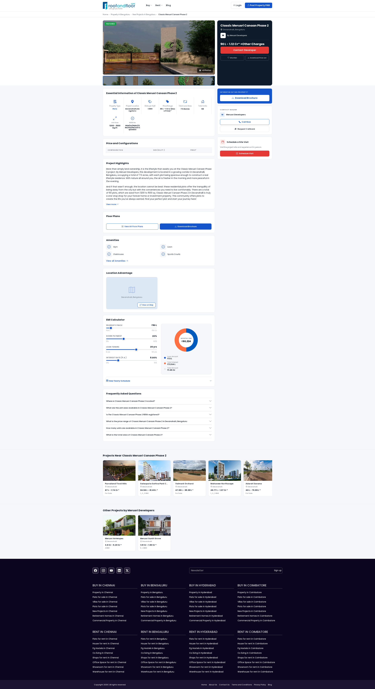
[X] (127, 570)
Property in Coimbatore (250, 592)
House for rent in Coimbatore (253, 643)
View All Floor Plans (133, 226)
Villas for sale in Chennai (105, 601)
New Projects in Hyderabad (202, 611)
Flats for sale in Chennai (105, 597)
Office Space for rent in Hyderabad (207, 662)
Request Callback (246, 129)
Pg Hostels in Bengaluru (153, 648)
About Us (213, 684)
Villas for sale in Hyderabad (203, 601)
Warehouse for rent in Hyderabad (206, 671)
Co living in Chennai (103, 652)
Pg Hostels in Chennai (104, 648)
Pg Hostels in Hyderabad (201, 648)
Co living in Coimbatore (250, 652)
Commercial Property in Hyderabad (207, 620)
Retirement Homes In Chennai (108, 615)
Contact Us (224, 684)
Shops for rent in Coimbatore (252, 657)
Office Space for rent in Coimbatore (256, 662)
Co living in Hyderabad (200, 652)
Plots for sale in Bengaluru (154, 606)
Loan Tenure (112, 347)
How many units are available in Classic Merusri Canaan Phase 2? (137, 428)
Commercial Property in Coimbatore (256, 620)
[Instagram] (103, 570)
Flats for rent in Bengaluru (154, 638)
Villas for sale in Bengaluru (154, 601)
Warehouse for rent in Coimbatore (255, 671)
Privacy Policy (260, 684)
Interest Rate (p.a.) (116, 357)
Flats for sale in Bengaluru (154, 597)
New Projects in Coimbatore (252, 611)
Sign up (278, 570)
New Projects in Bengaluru (144, 14)
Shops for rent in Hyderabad (203, 657)
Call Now (246, 122)
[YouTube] (111, 570)
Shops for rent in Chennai (106, 657)
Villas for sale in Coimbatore (252, 601)
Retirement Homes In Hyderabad (206, 615)
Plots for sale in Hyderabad (202, 606)
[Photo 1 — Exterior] (159, 80)
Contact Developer (244, 50)
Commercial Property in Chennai (109, 620)
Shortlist (233, 58)
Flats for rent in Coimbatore (252, 638)
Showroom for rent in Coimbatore (255, 667)
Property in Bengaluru (120, 14)
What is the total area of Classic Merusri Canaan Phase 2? (134, 434)
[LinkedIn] (119, 570)
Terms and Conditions (242, 684)
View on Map (147, 305)
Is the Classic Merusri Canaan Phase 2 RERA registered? (133, 414)
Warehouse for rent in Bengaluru (157, 671)
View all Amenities (115, 260)
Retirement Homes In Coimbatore (255, 615)
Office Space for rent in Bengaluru (158, 662)
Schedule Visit (246, 153)
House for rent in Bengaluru (155, 643)
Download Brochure (187, 226)
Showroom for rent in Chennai (108, 667)
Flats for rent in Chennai (105, 638)
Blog (270, 684)
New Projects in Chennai (105, 611)
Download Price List (258, 58)
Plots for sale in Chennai (105, 606)
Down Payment (114, 336)
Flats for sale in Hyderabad (202, 597)
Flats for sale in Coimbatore (252, 597)
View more (111, 204)
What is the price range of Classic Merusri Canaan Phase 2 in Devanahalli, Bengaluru (146, 421)
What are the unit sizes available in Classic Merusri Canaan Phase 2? (139, 407)
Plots (114, 109)
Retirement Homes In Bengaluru (157, 615)
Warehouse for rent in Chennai (108, 671)
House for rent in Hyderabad (203, 643)
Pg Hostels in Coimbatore (250, 648)
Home (105, 14)
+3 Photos (206, 70)
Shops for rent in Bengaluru (155, 657)
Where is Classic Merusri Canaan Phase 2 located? (130, 401)
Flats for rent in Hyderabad (202, 638)
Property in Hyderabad (200, 592)
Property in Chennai (103, 592)
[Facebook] (95, 570)
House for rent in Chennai (106, 643)
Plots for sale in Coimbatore (252, 606)
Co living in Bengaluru (152, 652)
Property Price (114, 325)
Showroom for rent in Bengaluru (157, 667)
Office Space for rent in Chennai (109, 662)
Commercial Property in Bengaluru (158, 620)
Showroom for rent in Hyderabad (206, 667)
